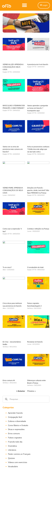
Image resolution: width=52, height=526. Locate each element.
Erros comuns (14, 433)
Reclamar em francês (35, 342)
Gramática (12, 446)
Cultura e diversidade (17, 421)
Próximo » (31, 391)
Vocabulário (13, 466)
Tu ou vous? (7, 267)
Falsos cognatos (15, 438)
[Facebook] (16, 506)
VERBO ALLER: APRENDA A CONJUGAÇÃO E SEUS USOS (13, 67)
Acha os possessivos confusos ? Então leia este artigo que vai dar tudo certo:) (38, 149)
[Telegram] (27, 506)
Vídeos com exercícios (17, 462)
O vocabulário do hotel (35, 267)
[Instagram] (32, 506)
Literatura (12, 450)
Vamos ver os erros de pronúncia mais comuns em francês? (13, 149)
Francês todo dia (15, 442)
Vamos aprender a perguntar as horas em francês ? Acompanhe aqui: (37, 108)
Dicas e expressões (16, 429)
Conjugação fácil (15, 417)
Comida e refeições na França (38, 229)
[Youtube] (21, 506)
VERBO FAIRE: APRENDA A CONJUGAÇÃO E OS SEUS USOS (13, 190)
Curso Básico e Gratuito (18, 425)
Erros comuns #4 (9, 380)
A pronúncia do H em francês (37, 64)
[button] (24, 5)
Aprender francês (15, 413)
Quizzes (11, 458)
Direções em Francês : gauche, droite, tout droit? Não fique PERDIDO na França (38, 190)
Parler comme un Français (19, 454)
